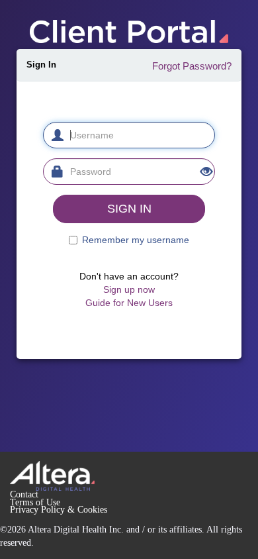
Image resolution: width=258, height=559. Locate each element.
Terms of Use (35, 502)
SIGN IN (129, 208)
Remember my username (135, 239)
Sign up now (129, 289)
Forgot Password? (192, 66)
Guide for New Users (129, 302)
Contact (24, 494)
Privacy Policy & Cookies (58, 510)
